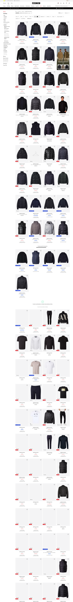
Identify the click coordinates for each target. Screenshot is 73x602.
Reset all (29, 18)
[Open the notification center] (63, 3)
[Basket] (69, 3)
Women (4, 3)
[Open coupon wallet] (58, 3)
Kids (11, 3)
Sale (21, 16)
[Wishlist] (66, 3)
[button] (61, 13)
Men (8, 3)
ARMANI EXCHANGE (28, 11)
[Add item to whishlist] (27, 22)
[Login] (60, 3)
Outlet (5, 0)
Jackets (23, 11)
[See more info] (22, 44)
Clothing (19, 11)
